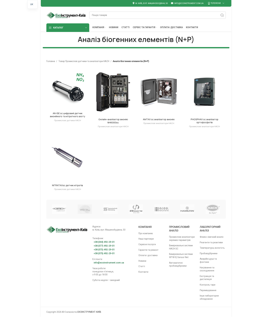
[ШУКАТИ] (222, 15)
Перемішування (208, 290)
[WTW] (59, 209)
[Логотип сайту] (66, 15)
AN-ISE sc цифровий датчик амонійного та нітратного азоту (67, 115)
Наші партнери (146, 239)
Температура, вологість (212, 248)
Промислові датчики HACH (67, 120)
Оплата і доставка (148, 255)
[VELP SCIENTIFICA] (84, 209)
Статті (141, 266)
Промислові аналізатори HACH (113, 126)
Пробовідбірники (208, 253)
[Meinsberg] (110, 209)
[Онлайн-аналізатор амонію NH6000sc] (113, 92)
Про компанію (145, 233)
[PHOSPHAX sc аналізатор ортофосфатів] (204, 92)
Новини (142, 261)
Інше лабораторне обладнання (209, 297)
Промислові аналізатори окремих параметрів (182, 238)
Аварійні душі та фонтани (208, 260)
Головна (50, 61)
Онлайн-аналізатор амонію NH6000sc (113, 121)
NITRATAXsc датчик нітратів (67, 185)
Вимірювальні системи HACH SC (181, 247)
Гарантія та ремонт (148, 250)
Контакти (143, 272)
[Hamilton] (187, 209)
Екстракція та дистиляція (207, 278)
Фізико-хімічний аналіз (211, 237)
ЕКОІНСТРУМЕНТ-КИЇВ (89, 312)
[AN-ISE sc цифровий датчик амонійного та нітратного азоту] (67, 89)
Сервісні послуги (147, 244)
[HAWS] (136, 209)
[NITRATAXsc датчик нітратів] (67, 158)
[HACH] (213, 209)
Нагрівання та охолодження (207, 269)
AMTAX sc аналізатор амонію (159, 119)
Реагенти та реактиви (211, 242)
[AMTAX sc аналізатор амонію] (159, 92)
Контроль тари (207, 284)
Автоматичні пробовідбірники (178, 264)
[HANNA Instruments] (161, 209)
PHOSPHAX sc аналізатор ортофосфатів (204, 121)
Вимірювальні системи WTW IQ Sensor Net (181, 255)
